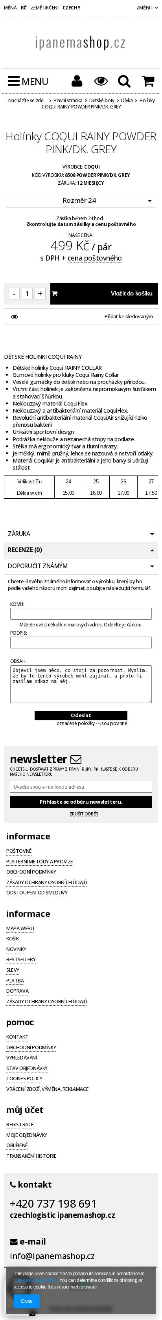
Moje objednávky (26, 1135)
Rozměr (79, 200)
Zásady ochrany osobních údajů (46, 883)
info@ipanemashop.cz (52, 1256)
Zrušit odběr (84, 814)
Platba (15, 981)
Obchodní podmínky (31, 872)
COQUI (91, 166)
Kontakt (17, 1037)
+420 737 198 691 (53, 1203)
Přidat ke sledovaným (129, 316)
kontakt (34, 1184)
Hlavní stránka (67, 100)
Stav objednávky (27, 1069)
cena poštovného (95, 258)
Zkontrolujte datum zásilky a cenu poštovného (81, 224)
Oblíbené (17, 1146)
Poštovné (19, 851)
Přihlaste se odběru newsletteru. (81, 801)
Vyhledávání (21, 1058)
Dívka (127, 100)
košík (12, 939)
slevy (12, 970)
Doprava (17, 991)
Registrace (20, 1125)
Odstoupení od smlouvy (37, 893)
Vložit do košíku (132, 293)
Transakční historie (31, 1156)
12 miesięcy (90, 183)
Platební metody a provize (39, 862)
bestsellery (21, 960)
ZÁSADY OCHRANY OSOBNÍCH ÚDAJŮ (46, 1002)
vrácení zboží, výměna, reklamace (47, 1089)
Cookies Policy (24, 1079)
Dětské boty (101, 100)
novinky (16, 950)
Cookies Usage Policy (35, 1280)
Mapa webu (20, 929)
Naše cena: (80, 235)
